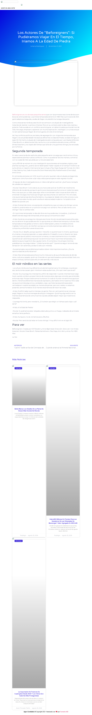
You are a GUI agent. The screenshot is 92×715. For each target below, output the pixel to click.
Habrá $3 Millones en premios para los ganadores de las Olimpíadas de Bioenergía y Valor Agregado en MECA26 (63, 521)
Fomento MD (64, 712)
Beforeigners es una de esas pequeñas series (29, 114)
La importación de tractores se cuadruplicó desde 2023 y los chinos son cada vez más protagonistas (28, 694)
